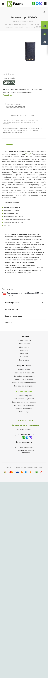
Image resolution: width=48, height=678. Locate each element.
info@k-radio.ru (25, 442)
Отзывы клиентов (24, 340)
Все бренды (24, 412)
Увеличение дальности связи (24, 383)
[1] (4, 74)
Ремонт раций (24, 370)
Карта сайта (24, 360)
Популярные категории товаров (25, 425)
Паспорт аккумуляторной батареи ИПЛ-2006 (25, 293)
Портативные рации (24, 396)
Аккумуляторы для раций (24, 405)
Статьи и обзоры (25, 420)
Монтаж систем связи (24, 379)
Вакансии (24, 350)
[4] (11, 74)
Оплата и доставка (24, 409)
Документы (24, 347)
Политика (24, 353)
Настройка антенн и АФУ (24, 373)
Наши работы (24, 344)
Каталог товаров (24, 391)
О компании (24, 336)
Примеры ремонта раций (24, 386)
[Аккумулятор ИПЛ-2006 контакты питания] (22, 51)
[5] (13, 74)
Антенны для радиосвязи (24, 399)
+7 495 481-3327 (25, 434)
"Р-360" (28, 154)
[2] (6, 74)
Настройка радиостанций (24, 376)
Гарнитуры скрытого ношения (24, 402)
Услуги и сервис (24, 365)
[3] (9, 74)
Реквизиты (24, 357)
